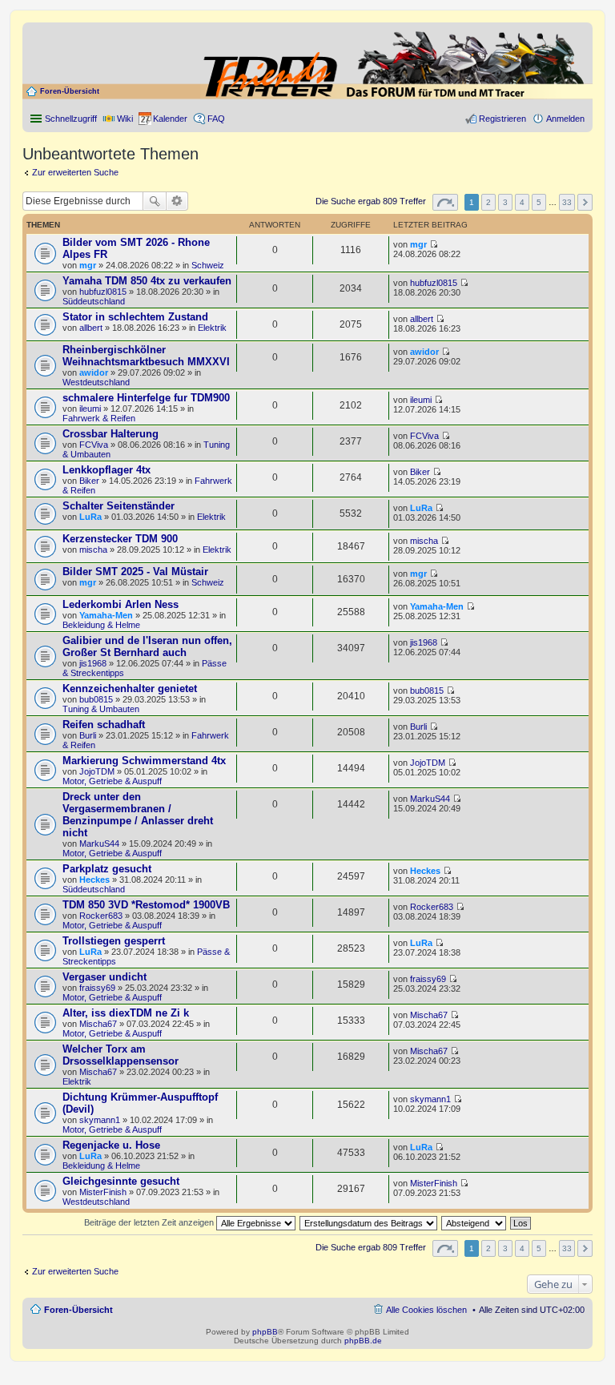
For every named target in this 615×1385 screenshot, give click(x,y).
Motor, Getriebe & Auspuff (112, 781)
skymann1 (99, 1120)
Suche (155, 201)
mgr (87, 265)
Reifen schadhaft (103, 725)
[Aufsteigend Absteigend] (474, 1222)
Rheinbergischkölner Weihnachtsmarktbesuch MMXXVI (146, 356)
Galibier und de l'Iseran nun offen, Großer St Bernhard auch (147, 646)
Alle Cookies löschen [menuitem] (426, 1310)
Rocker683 (101, 915)
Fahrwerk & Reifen (98, 418)
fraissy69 (97, 987)
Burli (87, 735)
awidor (93, 372)
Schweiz (207, 265)
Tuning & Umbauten (100, 709)
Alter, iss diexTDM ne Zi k (125, 1013)
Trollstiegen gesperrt (113, 941)
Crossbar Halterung (110, 434)
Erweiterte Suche (177, 201)
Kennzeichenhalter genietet (129, 688)
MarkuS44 (99, 843)
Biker (89, 480)
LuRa (90, 516)
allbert (90, 327)
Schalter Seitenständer (118, 506)
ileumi (90, 408)
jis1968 (93, 663)
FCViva (93, 444)
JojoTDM (97, 771)
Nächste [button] (585, 202)
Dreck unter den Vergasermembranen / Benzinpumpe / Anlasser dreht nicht (137, 815)
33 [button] (567, 202)
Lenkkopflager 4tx (106, 470)
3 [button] (505, 202)
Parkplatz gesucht (106, 869)
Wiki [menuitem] (125, 118)
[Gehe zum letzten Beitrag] (433, 244)
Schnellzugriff (71, 118)
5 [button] (539, 202)
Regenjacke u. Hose (111, 1145)
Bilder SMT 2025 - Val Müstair (135, 572)
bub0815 (96, 699)
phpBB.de (363, 1340)
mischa (93, 549)
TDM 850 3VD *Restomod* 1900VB (146, 905)
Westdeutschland (96, 382)
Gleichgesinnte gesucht (120, 1181)
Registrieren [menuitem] (502, 118)
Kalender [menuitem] (170, 118)
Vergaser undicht (104, 977)
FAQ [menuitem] (216, 118)
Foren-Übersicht (69, 91)
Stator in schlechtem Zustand (135, 317)
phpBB (265, 1331)
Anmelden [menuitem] (565, 118)
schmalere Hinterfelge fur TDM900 (146, 398)
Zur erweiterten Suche (75, 172)
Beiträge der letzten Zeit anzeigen (150, 1222)
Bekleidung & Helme (101, 625)
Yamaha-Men (106, 615)
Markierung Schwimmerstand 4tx (144, 761)
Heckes (94, 879)
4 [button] (522, 202)
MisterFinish (103, 1192)
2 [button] (488, 202)
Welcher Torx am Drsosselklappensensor (120, 1055)
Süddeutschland (93, 301)
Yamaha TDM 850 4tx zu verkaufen (146, 281)
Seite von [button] (445, 202)
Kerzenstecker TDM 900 (120, 539)
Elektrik (212, 327)
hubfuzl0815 (103, 291)
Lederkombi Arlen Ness (120, 604)
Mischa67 (98, 1024)
